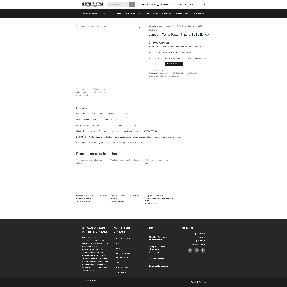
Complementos (198, 13)
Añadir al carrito (173, 64)
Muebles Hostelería (172, 76)
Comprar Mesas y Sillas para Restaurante (157, 249)
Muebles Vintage (151, 13)
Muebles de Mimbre (156, 76)
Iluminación (166, 13)
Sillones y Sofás (181, 13)
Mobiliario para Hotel (198, 73)
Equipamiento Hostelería (166, 73)
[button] (140, 28)
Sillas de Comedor (90, 13)
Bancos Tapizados (133, 13)
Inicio (151, 26)
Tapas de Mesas (156, 259)
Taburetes (117, 13)
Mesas (105, 13)
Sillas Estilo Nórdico (158, 266)
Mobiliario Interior (182, 73)
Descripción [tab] (81, 108)
